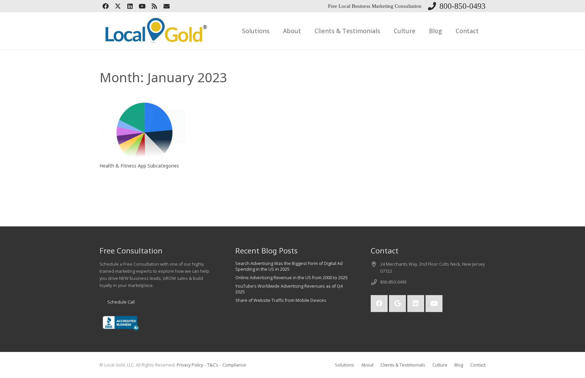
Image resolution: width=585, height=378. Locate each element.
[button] (275, 31)
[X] (118, 6)
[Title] (166, 6)
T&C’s (212, 365)
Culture (439, 365)
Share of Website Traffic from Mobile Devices (280, 300)
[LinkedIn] (130, 6)
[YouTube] (142, 6)
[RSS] (154, 6)
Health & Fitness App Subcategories (139, 165)
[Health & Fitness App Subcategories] (143, 129)
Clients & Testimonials (403, 365)
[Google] (397, 303)
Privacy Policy (190, 365)
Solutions (344, 365)
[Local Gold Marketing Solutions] (154, 31)
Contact (477, 365)
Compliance (234, 365)
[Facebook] (106, 6)
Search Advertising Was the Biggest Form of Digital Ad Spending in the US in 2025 (289, 266)
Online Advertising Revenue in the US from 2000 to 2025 (291, 278)
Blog (458, 365)
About (367, 365)
